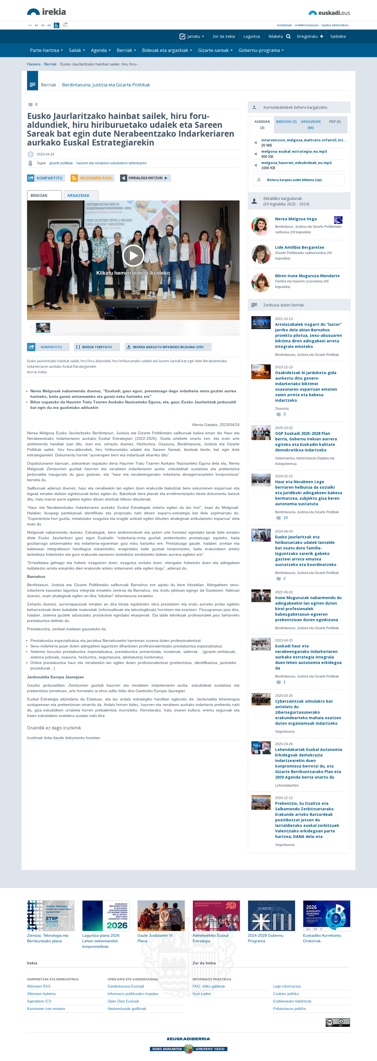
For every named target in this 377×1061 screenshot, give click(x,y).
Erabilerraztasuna (306, 25)
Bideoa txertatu (97, 347)
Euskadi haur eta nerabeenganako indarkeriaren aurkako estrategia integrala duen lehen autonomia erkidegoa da (308, 657)
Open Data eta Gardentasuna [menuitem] (133, 979)
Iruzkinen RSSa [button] (96, 178)
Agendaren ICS (39, 1001)
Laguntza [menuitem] (251, 36)
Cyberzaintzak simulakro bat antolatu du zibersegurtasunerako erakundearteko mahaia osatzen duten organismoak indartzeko (308, 712)
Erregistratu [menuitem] (307, 36)
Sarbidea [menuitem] (338, 36)
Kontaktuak (284, 25)
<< (30, 25)
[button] (46, 178)
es (36, 25)
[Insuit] (56, 25)
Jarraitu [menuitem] (194, 36)
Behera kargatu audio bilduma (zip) (294, 180)
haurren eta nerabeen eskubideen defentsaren (111, 163)
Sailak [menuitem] (75, 50)
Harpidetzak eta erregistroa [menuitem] (53, 979)
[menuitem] (278, 36)
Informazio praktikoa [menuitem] (212, 979)
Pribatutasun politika (289, 1009)
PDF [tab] (335, 122)
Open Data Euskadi (123, 1001)
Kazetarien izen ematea (46, 1009)
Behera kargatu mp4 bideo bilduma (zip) (168, 347)
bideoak (39, 195)
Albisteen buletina (41, 994)
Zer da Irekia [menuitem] (224, 36)
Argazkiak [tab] (311, 125)
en (49, 25)
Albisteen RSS (39, 986)
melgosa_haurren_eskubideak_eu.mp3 (296, 162)
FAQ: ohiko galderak (209, 986)
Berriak (50, 64)
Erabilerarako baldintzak (292, 1001)
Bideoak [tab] (286, 122)
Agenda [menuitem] (99, 50)
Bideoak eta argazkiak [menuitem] (165, 50)
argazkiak (78, 195)
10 (285, 517)
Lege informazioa (287, 986)
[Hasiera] (46, 11)
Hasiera (34, 64)
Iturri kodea (202, 994)
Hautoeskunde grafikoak (127, 1009)
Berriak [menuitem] (125, 50)
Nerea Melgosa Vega (296, 218)
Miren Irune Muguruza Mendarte (307, 275)
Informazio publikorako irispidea (133, 994)
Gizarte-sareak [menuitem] (214, 50)
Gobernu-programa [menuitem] (260, 50)
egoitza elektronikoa (335, 25)
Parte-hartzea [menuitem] (45, 50)
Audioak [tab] (262, 125)
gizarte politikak (61, 163)
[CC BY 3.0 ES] (338, 1022)
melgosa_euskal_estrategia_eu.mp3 (294, 151)
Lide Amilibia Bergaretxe (299, 247)
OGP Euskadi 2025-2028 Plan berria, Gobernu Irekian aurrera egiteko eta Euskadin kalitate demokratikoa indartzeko (306, 442)
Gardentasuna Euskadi (126, 986)
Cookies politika (286, 994)
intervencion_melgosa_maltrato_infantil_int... (297, 139)
